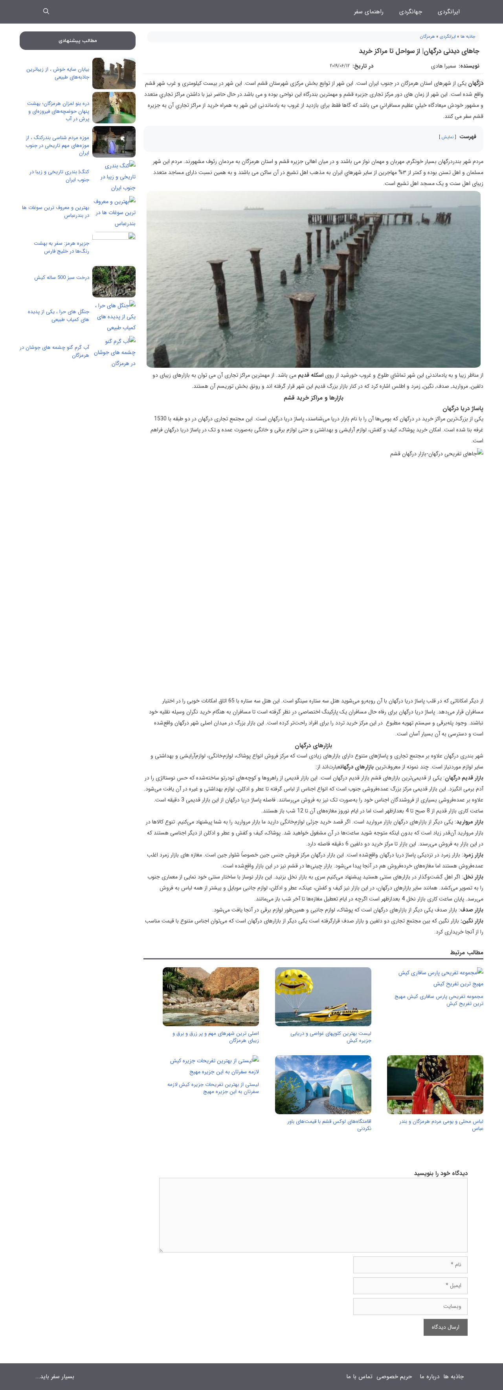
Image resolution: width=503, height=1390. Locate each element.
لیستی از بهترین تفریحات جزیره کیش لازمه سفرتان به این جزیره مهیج (213, 1088)
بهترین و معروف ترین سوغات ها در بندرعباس (55, 212)
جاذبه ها (468, 36)
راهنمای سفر (369, 12)
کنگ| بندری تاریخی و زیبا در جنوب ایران (59, 176)
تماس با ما (359, 1376)
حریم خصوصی (394, 1376)
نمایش (447, 137)
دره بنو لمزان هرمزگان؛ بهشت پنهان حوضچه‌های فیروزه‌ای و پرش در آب (58, 111)
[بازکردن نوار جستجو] (46, 12)
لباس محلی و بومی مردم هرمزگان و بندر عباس (441, 1125)
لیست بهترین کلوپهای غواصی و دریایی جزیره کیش (330, 1037)
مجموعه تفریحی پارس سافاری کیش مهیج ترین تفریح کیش (439, 1000)
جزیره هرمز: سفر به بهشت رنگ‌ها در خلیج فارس (61, 247)
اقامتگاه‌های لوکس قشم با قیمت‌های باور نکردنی (329, 1125)
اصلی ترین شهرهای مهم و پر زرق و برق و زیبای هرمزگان (216, 1037)
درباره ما (429, 1376)
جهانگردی (410, 12)
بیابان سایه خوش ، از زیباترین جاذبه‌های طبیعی (57, 73)
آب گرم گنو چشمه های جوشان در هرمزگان (54, 351)
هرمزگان (427, 36)
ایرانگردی (449, 12)
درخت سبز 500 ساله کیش (61, 277)
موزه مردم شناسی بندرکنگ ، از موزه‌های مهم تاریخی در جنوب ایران (57, 145)
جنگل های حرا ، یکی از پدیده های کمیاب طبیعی (58, 316)
